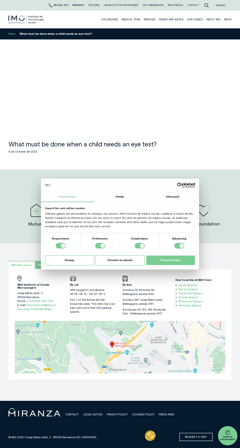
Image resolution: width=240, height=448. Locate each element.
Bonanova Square (191, 301)
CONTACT (193, 5)
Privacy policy (117, 414)
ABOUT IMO (213, 19)
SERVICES (149, 19)
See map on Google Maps (34, 309)
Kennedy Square (190, 305)
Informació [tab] (172, 196)
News (228, 19)
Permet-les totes (171, 260)
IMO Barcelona (21, 265)
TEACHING (94, 5)
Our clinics (195, 19)
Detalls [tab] (120, 196)
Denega (69, 260)
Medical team (131, 19)
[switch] (100, 245)
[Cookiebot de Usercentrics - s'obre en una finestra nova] (179, 185)
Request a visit (196, 437)
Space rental (176, 5)
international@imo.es (41, 305)
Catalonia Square (190, 293)
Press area (166, 414)
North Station (188, 289)
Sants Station (188, 285)
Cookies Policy (143, 414)
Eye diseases (110, 19)
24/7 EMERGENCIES (153, 5)
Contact (72, 414)
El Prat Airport (188, 297)
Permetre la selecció (120, 260)
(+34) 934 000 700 (40, 301)
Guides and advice (171, 19)
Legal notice (92, 414)
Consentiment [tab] (67, 196)
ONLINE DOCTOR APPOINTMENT (121, 5)
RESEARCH (79, 5)
